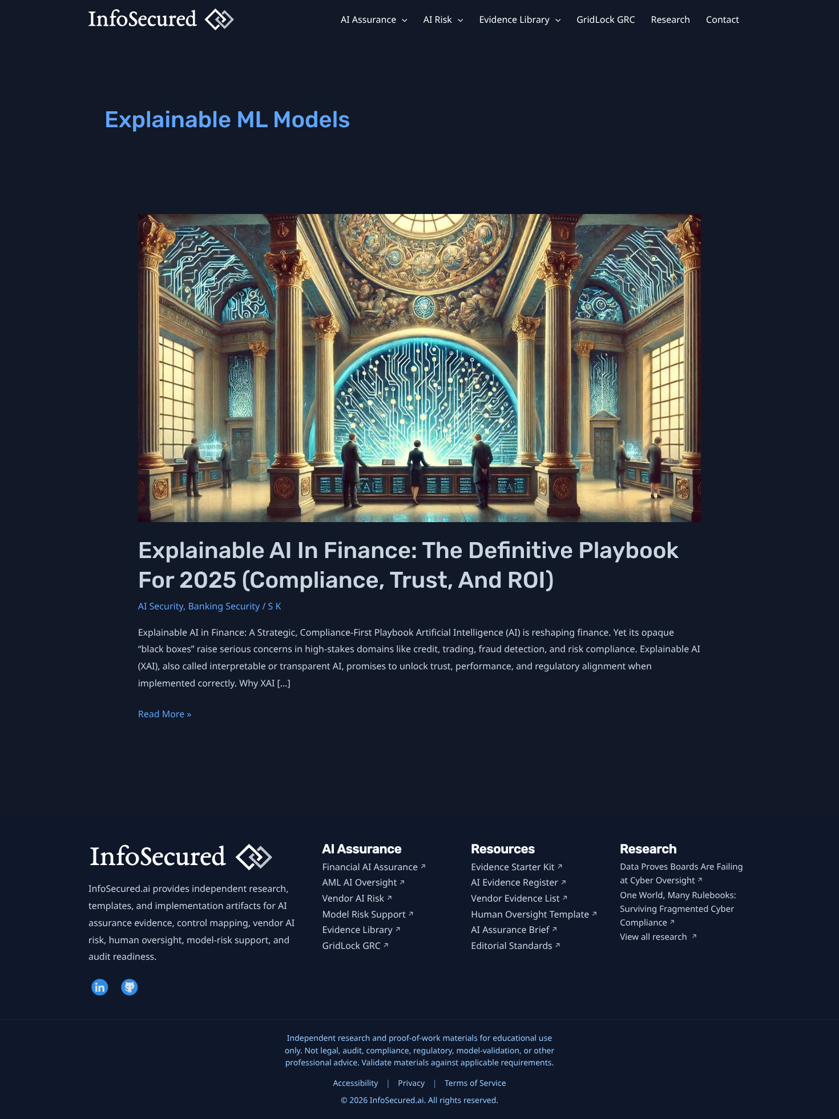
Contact (722, 19)
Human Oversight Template (530, 914)
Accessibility (355, 1083)
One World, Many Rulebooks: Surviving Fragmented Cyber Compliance (678, 909)
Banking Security (224, 606)
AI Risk (437, 19)
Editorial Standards (511, 945)
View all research (654, 937)
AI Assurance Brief (510, 929)
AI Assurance (368, 19)
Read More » (165, 715)
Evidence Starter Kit (512, 867)
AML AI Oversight (359, 882)
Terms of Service (475, 1083)
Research (671, 19)
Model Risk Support (364, 914)
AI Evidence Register (514, 882)
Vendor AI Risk (353, 898)
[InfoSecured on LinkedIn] (101, 987)
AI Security (160, 606)
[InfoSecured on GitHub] (130, 987)
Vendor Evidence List (515, 898)
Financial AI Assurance (370, 867)
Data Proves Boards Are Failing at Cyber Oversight (681, 873)
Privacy (411, 1083)
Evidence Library (514, 19)
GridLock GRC (605, 19)
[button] (402, 19)
